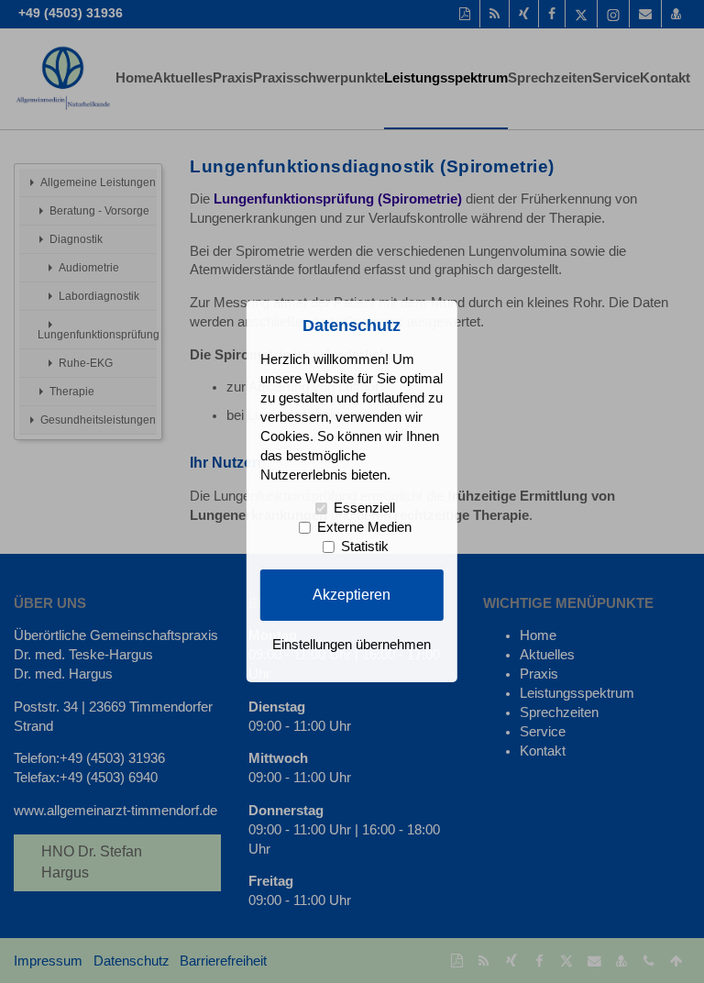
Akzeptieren (351, 594)
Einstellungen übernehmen (351, 644)
